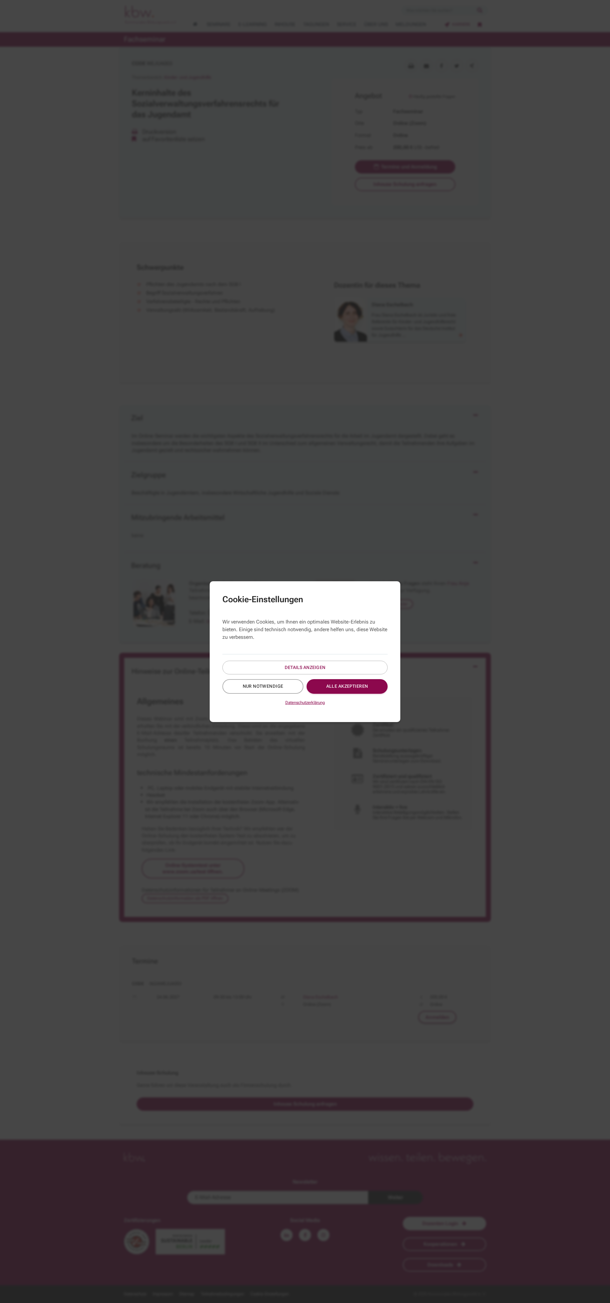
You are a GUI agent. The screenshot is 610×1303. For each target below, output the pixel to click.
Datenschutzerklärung (305, 702)
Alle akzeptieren (347, 686)
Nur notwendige (263, 686)
